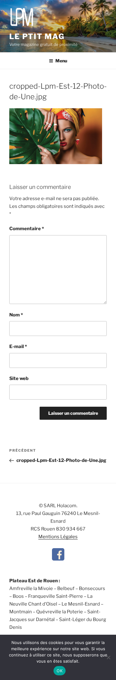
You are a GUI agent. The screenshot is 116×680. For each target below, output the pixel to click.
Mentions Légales (58, 536)
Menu (61, 60)
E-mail (18, 346)
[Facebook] (58, 559)
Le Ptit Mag (37, 36)
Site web (18, 378)
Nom (16, 315)
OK (59, 670)
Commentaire (26, 228)
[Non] (108, 657)
